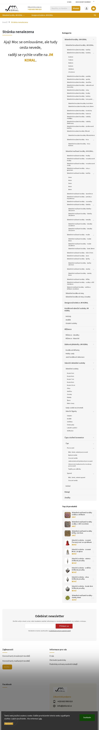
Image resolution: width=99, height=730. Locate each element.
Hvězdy (68, 316)
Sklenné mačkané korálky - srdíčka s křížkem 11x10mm (79, 288)
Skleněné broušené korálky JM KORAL (79, 45)
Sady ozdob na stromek (74, 408)
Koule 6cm (70, 376)
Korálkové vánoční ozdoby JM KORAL (77, 309)
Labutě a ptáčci (72, 428)
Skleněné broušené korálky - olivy (78, 90)
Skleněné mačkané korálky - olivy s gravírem (78, 169)
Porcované (70, 448)
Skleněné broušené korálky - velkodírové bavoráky (80, 86)
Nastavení (8, 724)
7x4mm (70, 60)
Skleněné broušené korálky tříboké (78, 131)
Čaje (67, 443)
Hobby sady (70, 353)
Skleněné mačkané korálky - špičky (78, 259)
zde (40, 719)
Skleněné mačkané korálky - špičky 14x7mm (79, 264)
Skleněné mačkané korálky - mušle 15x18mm (79, 245)
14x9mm (71, 69)
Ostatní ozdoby (71, 323)
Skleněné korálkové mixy (75, 293)
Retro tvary (70, 403)
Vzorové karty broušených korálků (16, 656)
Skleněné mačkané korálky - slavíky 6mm (80, 274)
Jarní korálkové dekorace (75, 357)
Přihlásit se (64, 626)
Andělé (68, 320)
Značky (67, 497)
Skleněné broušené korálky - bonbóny (79, 111)
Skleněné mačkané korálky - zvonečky (79, 201)
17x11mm (71, 72)
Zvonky (69, 394)
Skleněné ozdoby (72, 369)
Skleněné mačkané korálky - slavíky (78, 269)
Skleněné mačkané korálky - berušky (79, 220)
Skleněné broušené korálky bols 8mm (80, 103)
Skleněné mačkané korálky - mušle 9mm (79, 240)
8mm (70, 189)
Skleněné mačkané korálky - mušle (78, 235)
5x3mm (70, 66)
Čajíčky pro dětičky (74, 469)
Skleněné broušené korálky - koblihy (79, 53)
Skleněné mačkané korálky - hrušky (78, 156)
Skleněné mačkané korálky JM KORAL (79, 151)
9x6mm (70, 63)
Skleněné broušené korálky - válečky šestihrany (79, 122)
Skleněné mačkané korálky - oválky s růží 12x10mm (80, 283)
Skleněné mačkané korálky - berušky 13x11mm (80, 230)
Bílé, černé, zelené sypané (76, 477)
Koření (68, 486)
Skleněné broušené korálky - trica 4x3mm (79, 145)
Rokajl (67, 492)
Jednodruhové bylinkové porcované (80, 461)
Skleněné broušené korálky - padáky (79, 76)
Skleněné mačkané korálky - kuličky (78, 173)
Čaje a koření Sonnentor (74, 437)
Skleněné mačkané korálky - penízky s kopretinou (79, 198)
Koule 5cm (70, 373)
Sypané (69, 473)
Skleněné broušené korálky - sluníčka (79, 82)
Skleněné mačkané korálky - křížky (78, 279)
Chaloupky (70, 425)
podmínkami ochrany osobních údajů (60, 631)
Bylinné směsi (72, 455)
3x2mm (70, 57)
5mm (70, 183)
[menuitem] (15, 15)
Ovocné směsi (73, 458)
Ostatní (69, 416)
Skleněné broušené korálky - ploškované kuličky (80, 127)
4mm (70, 180)
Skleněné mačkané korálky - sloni (78, 256)
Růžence (68, 329)
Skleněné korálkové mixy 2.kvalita (78, 297)
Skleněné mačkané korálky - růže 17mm (80, 253)
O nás (69, 2)
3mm (70, 177)
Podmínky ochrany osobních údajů (63, 664)
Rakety (69, 397)
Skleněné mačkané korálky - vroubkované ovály (81, 164)
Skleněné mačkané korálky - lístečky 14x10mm (80, 215)
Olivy (68, 388)
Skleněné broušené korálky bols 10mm (81, 106)
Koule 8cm (70, 382)
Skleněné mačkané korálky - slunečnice (80, 194)
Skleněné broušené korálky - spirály (78, 79)
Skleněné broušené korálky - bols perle (79, 99)
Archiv (7, 667)
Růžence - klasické (72, 338)
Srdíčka (69, 391)
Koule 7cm (70, 379)
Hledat (76, 8)
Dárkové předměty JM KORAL (76, 344)
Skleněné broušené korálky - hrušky (78, 93)
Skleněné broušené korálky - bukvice (79, 114)
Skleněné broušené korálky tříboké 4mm (81, 135)
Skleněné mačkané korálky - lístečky (79, 204)
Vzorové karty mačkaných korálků (16, 661)
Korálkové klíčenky (73, 350)
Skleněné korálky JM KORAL (76, 39)
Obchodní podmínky (83, 2)
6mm (70, 186)
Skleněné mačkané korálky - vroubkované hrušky (81, 160)
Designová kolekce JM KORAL (76, 302)
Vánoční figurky (71, 411)
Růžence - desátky (72, 335)
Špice (69, 400)
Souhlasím (87, 717)
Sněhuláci (70, 431)
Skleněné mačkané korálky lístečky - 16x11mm (80, 210)
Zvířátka (69, 422)
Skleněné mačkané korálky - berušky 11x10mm (80, 225)
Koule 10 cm (71, 385)
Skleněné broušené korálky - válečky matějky (79, 117)
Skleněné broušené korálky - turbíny (79, 96)
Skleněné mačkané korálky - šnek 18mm (81, 248)
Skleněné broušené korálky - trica (78, 139)
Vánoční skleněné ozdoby (75, 363)
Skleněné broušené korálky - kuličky (78, 50)
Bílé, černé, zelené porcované (78, 452)
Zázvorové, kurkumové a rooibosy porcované (79, 465)
